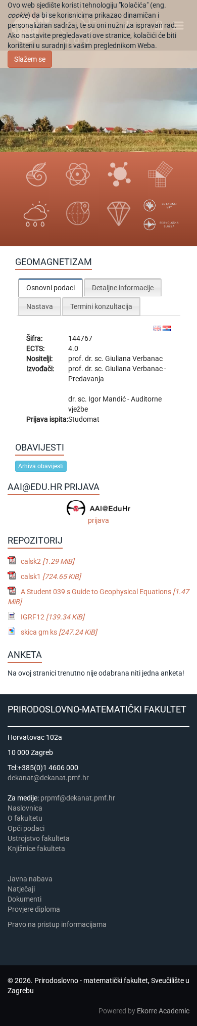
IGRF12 (52, 617)
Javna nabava (30, 879)
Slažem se (29, 59)
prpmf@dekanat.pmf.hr (77, 798)
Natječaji (21, 889)
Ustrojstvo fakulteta (39, 838)
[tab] (50, 287)
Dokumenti (24, 899)
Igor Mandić (107, 399)
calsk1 (51, 576)
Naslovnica (25, 808)
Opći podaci (26, 828)
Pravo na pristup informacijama (59, 924)
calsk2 (47, 561)
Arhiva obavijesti (41, 466)
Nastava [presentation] (39, 306)
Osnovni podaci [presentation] (50, 288)
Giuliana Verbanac (134, 358)
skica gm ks (59, 632)
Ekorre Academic (163, 1011)
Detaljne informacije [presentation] (123, 288)
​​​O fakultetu (25, 818)
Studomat (84, 419)
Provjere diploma (34, 909)
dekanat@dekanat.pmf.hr (48, 778)
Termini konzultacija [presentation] (101, 306)
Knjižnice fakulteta (36, 848)
